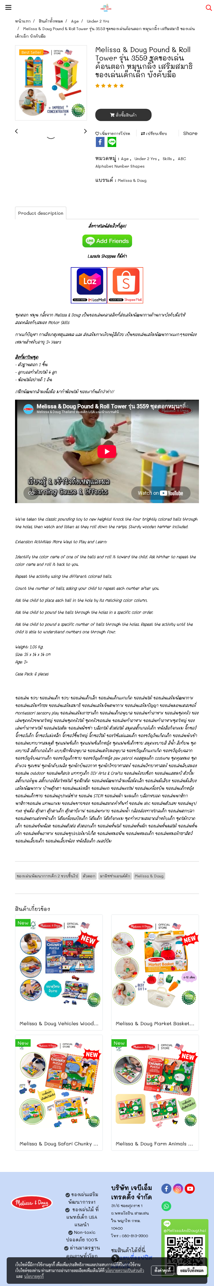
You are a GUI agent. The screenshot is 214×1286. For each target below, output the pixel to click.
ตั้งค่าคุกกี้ (163, 1270)
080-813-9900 (135, 1235)
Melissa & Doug (132, 180)
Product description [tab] (40, 213)
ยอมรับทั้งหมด (192, 1270)
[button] (207, 8)
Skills (168, 158)
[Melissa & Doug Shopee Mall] (125, 284)
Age (125, 158)
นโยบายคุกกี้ (34, 1276)
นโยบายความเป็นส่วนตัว (124, 1270)
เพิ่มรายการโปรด (114, 133)
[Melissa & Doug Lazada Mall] (89, 284)
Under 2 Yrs (146, 158)
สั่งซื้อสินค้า (126, 115)
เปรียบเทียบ (156, 133)
